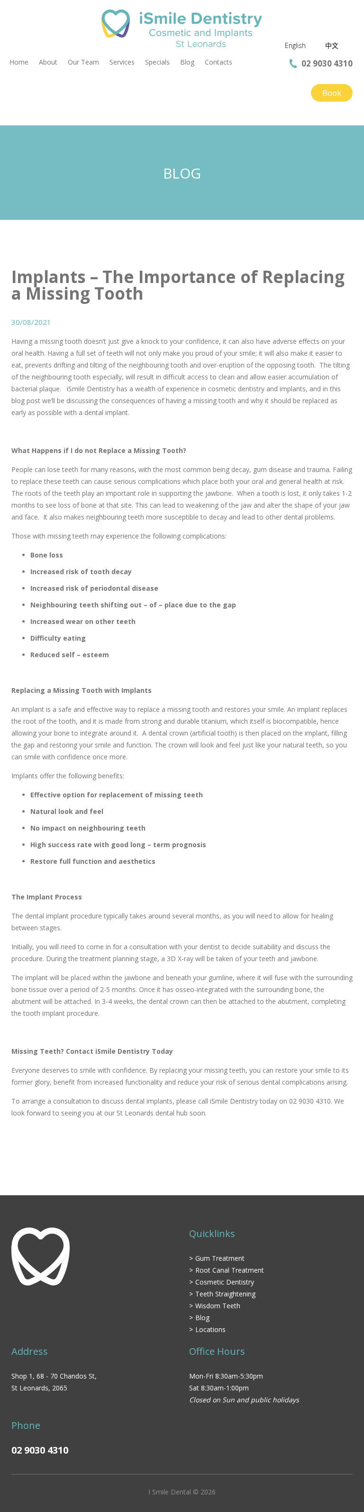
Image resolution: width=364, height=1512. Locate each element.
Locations (210, 1329)
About (48, 61)
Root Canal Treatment (229, 1270)
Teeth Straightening (225, 1293)
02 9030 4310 (327, 63)
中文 (331, 45)
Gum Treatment (220, 1258)
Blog (187, 61)
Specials (157, 61)
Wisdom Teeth (217, 1305)
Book (331, 92)
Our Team (83, 61)
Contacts (218, 61)
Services (122, 61)
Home (18, 61)
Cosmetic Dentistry (224, 1281)
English (295, 45)
